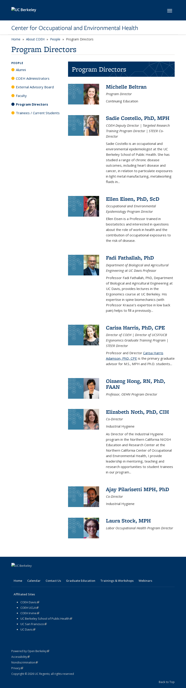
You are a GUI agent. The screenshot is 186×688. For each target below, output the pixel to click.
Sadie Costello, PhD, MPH (137, 117)
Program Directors (32, 104)
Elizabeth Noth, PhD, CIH (137, 411)
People (55, 39)
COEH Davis (29, 602)
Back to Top (167, 682)
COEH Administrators (32, 78)
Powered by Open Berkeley (30, 651)
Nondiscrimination (24, 662)
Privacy (17, 668)
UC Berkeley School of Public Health (46, 618)
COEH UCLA (29, 608)
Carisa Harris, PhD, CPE (135, 327)
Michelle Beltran (126, 86)
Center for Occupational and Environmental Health (74, 28)
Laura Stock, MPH (128, 520)
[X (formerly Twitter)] (24, 573)
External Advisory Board (35, 87)
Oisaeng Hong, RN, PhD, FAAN (135, 383)
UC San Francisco (33, 624)
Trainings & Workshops (117, 581)
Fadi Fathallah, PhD (130, 257)
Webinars (145, 581)
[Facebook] (15, 573)
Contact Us (53, 581)
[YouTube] (42, 573)
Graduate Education (80, 581)
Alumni (21, 69)
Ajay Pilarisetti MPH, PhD (137, 489)
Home (15, 39)
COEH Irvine (29, 613)
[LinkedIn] (33, 573)
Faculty (21, 95)
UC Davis (27, 629)
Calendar (34, 581)
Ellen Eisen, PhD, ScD (132, 198)
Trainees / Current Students (38, 113)
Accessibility (20, 657)
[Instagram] (51, 573)
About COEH (35, 39)
